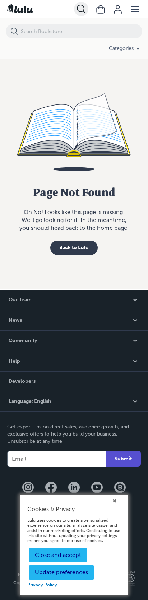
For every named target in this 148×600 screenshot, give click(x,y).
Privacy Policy (42, 584)
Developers (22, 381)
